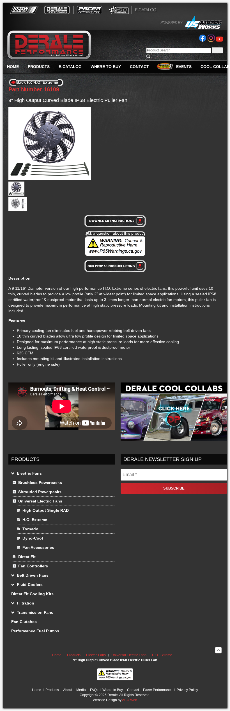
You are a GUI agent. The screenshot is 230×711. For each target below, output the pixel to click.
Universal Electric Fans (128, 655)
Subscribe (174, 488)
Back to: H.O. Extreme (37, 82)
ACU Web (129, 700)
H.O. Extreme (162, 655)
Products (74, 655)
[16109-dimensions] (17, 209)
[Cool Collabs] (174, 440)
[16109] (16, 194)
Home (56, 655)
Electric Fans (96, 655)
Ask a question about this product (115, 233)
